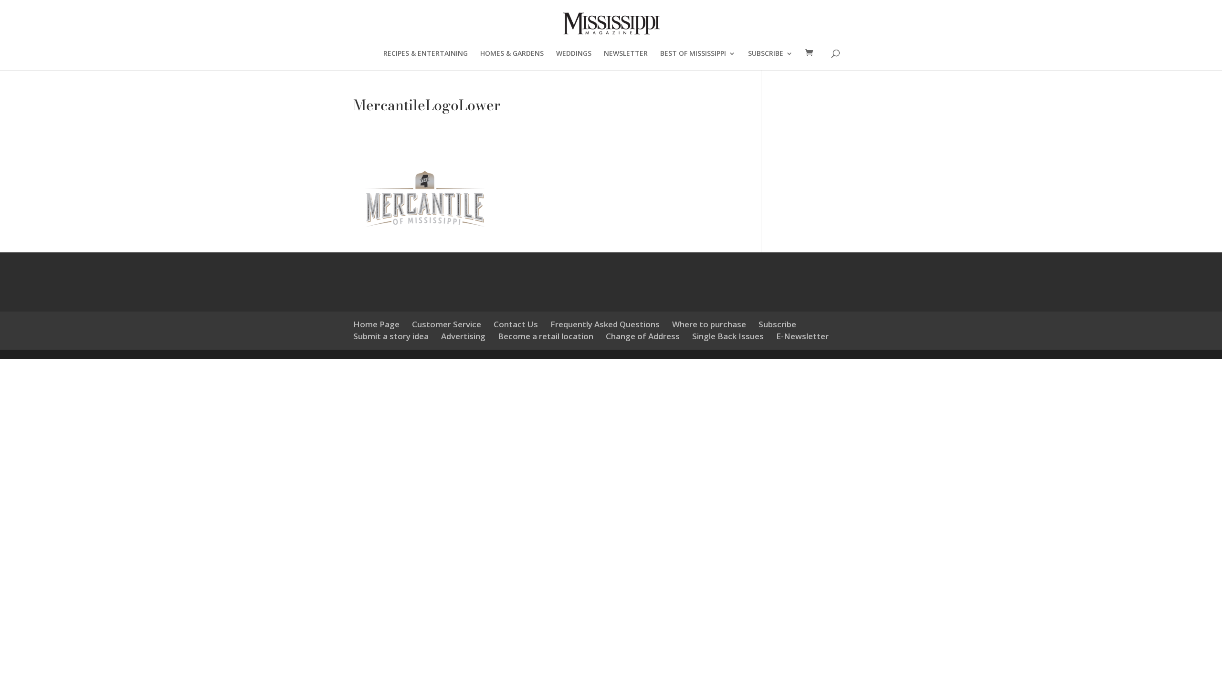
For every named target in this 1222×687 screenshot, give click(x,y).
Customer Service (446, 324)
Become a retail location (545, 336)
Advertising (463, 336)
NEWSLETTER (626, 54)
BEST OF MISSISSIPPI (693, 54)
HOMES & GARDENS (512, 54)
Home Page (376, 324)
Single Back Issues (728, 336)
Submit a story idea (391, 336)
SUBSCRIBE (765, 54)
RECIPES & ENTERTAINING (425, 54)
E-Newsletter (802, 336)
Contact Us (516, 324)
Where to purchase (709, 324)
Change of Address (643, 336)
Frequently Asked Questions (605, 324)
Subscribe (777, 324)
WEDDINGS (573, 54)
